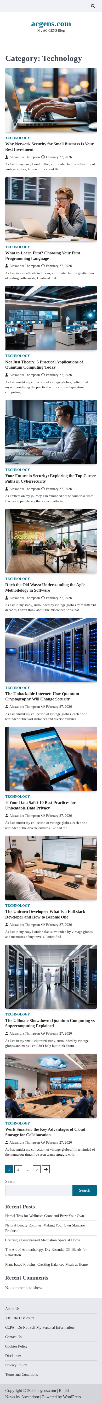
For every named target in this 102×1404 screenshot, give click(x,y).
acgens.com (51, 23)
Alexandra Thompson (24, 157)
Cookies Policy (16, 1346)
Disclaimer (13, 1356)
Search (10, 1181)
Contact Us (13, 1337)
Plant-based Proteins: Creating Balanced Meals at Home (46, 1264)
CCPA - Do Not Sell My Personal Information (39, 1327)
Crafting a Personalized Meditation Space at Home (42, 1240)
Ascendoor (30, 1397)
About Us (12, 1309)
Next (46, 1169)
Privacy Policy (16, 1365)
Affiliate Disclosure (19, 1318)
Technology (17, 138)
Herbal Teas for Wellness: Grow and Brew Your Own (44, 1216)
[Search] (93, 6)
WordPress (72, 1397)
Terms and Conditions (21, 1375)
